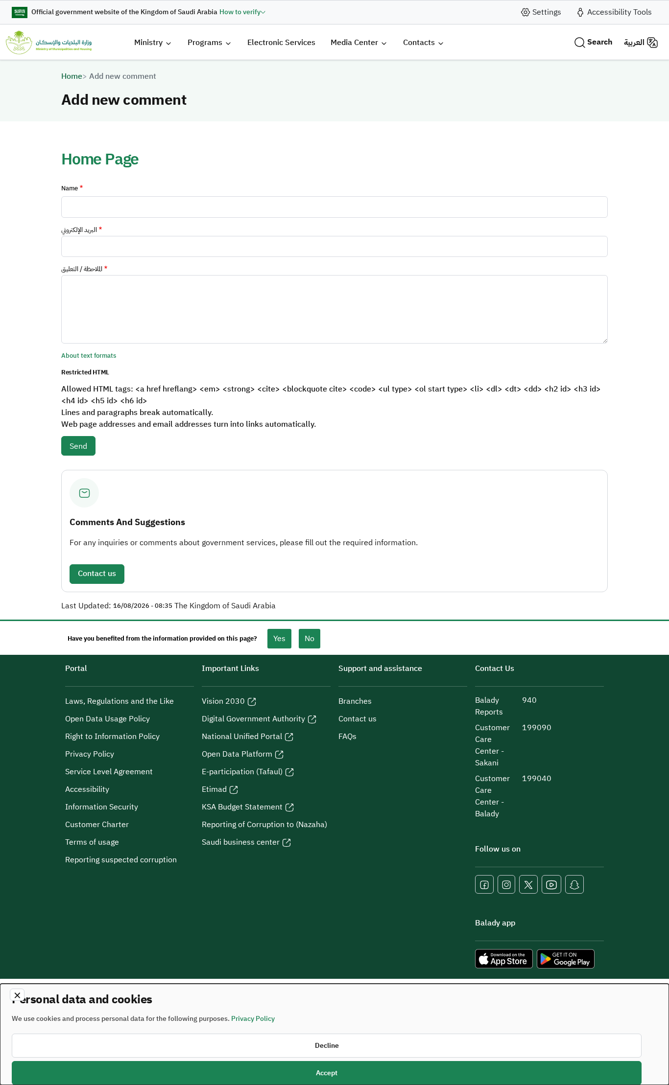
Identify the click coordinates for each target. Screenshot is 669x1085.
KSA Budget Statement (242, 807)
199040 (536, 779)
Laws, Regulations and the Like (119, 701)
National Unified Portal (242, 736)
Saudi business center (241, 842)
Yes (279, 639)
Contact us (97, 573)
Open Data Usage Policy (107, 719)
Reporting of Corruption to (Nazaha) (264, 825)
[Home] (49, 42)
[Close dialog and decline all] (17, 995)
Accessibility (87, 789)
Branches (355, 701)
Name (69, 188)
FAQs (347, 736)
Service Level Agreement (109, 772)
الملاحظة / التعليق (81, 269)
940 (529, 700)
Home (71, 76)
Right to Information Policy (112, 736)
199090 (536, 728)
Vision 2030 (223, 701)
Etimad (214, 789)
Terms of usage (92, 842)
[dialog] (334, 1034)
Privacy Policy (89, 754)
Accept (326, 1073)
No (309, 639)
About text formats (88, 355)
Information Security (101, 807)
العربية (634, 42)
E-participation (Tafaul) (242, 772)
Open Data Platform (237, 754)
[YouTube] (551, 884)
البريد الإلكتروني (79, 229)
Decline (327, 1045)
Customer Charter (97, 825)
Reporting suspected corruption (121, 860)
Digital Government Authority (253, 719)
